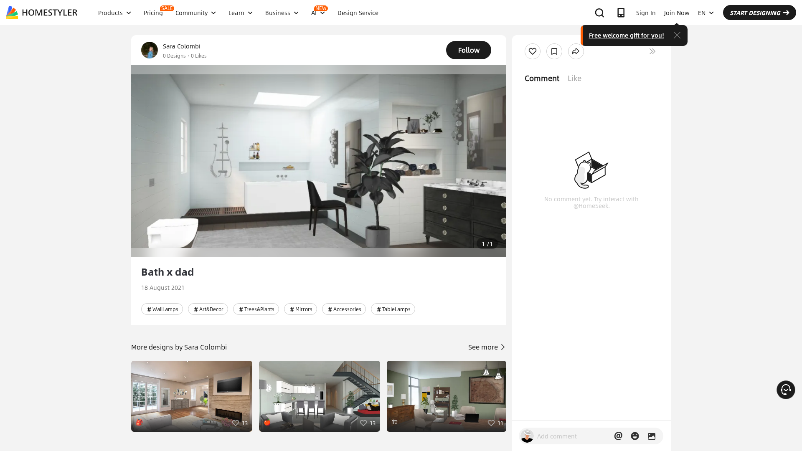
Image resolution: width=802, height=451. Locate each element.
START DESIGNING (755, 12)
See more (484, 347)
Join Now (677, 12)
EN (702, 12)
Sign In (646, 12)
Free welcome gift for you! (626, 35)
